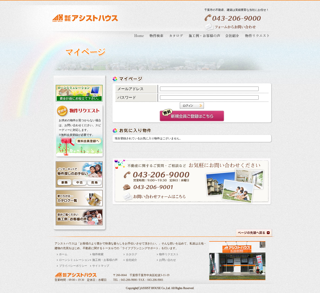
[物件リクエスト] (256, 39)
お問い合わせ (167, 260)
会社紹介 (131, 260)
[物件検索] (157, 39)
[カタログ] (176, 39)
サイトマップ (100, 265)
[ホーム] (140, 39)
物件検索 (98, 254)
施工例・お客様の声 (105, 260)
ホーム (63, 254)
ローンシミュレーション (74, 260)
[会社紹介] (232, 39)
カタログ (131, 254)
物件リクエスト (169, 254)
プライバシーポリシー (73, 265)
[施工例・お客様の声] (204, 39)
